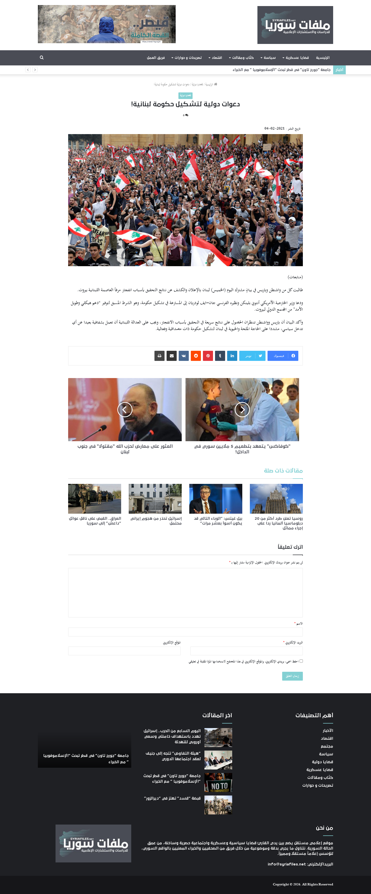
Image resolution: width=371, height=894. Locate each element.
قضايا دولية (197, 84)
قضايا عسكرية (297, 57)
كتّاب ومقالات (243, 57)
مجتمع (327, 746)
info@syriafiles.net (287, 864)
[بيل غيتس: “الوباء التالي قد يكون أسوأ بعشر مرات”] (215, 499)
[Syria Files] (295, 25)
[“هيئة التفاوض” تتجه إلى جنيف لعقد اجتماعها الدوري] (218, 760)
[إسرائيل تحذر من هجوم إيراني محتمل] (155, 499)
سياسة (270, 57)
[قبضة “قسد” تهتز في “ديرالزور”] (218, 805)
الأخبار (328, 730)
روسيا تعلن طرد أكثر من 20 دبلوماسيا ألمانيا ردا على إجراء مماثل (279, 523)
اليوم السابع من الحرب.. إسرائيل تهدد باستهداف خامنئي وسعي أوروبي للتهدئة (172, 736)
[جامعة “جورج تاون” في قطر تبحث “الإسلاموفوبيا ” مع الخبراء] (218, 782)
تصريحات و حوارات (188, 57)
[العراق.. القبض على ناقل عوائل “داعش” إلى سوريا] (94, 499)
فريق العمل (156, 57)
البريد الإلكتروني (293, 643)
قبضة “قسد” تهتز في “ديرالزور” (305, 69)
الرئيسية (323, 57)
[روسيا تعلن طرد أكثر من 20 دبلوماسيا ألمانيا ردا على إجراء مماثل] (276, 499)
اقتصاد (217, 57)
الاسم (298, 624)
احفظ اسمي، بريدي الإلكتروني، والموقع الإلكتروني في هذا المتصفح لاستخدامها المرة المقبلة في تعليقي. (243, 662)
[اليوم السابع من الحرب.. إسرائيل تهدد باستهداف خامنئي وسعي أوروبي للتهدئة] (218, 737)
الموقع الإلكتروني (172, 643)
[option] (84, 740)
